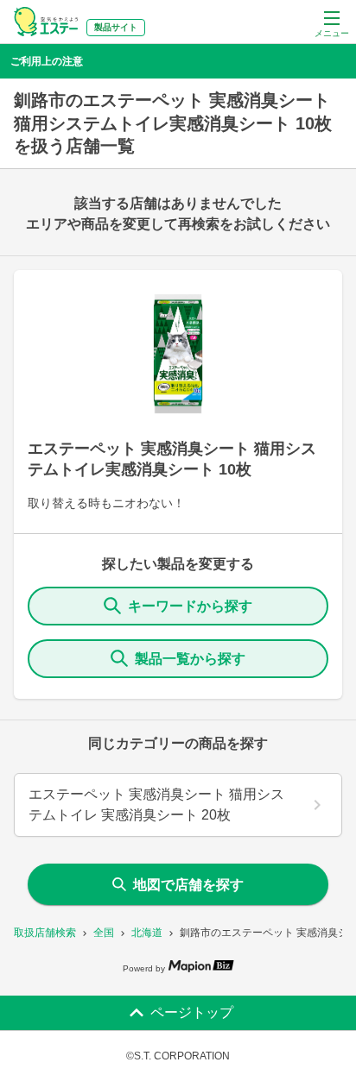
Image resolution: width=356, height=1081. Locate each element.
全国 (103, 933)
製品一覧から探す (190, 658)
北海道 (146, 933)
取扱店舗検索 (45, 933)
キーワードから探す (190, 606)
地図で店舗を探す (188, 884)
